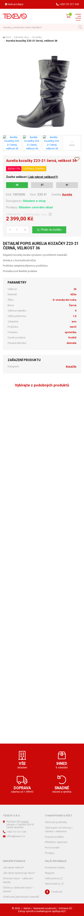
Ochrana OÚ (65, 908)
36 (17, 185)
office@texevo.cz (15, 836)
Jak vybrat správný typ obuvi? (19, 873)
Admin (27, 908)
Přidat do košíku (51, 229)
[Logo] (15, 16)
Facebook (56, 891)
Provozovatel (52, 847)
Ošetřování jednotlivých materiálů (21, 896)
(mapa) (25, 821)
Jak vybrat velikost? (43, 177)
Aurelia (67, 194)
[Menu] (78, 16)
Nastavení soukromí (44, 908)
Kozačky (37, 37)
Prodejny (49, 853)
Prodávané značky (55, 867)
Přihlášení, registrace (56, 842)
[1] (80, 27)
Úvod (8, 37)
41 (67, 185)
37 (42, 185)
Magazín (50, 873)
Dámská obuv (21, 37)
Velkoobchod (52, 878)
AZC (63, 911)
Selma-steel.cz (52, 883)
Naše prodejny (15, 4)
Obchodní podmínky (56, 822)
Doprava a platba (54, 837)
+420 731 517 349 (69, 4)
